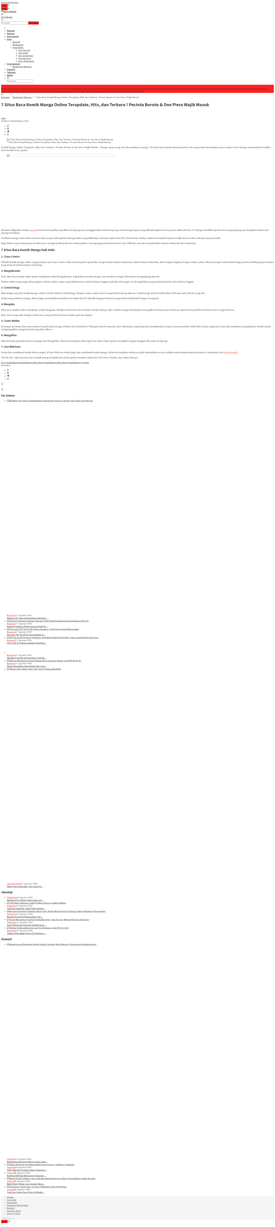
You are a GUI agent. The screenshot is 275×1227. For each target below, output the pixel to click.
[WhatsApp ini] (8, 134)
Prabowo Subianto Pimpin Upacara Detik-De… (27, 626)
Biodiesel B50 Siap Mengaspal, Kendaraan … (26, 1175)
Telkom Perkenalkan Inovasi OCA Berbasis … (27, 933)
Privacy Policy (13, 1213)
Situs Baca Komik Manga (46, 362)
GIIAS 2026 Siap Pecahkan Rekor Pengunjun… (27, 1170)
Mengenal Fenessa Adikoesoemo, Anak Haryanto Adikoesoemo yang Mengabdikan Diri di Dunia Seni (51, 88)
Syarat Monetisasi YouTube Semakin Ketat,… (27, 925)
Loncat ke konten (9, 2)
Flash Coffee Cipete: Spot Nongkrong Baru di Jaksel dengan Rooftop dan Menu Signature (145, 88)
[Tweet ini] (8, 129)
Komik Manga (27, 362)
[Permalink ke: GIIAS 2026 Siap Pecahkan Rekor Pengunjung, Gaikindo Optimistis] (40, 1164)
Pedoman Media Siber (17, 1205)
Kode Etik (11, 1200)
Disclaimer (12, 1202)
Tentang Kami (14, 1211)
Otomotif (6, 939)
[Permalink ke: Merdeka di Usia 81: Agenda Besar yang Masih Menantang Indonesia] (11, 652)
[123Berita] (7, 17)
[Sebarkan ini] (8, 126)
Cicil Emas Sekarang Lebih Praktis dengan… (26, 908)
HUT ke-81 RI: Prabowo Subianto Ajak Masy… (27, 643)
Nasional (11, 615)
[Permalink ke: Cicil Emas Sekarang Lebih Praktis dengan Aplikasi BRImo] (36, 903)
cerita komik (230, 352)
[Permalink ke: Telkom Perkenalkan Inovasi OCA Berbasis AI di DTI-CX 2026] (38, 928)
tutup (4, 5)
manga (32, 230)
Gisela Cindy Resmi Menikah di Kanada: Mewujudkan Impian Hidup (46, 91)
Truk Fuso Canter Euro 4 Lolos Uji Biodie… (26, 1192)
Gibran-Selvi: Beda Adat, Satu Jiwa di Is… (25, 886)
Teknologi (6, 892)
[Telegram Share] (8, 132)
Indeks (10, 1197)
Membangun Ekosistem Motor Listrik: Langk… (27, 1161)
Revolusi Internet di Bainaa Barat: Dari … (25, 916)
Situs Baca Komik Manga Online (73, 362)
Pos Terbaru (8, 395)
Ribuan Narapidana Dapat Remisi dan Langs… (27, 666)
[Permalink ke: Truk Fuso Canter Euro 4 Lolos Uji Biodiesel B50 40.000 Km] (36, 1186)
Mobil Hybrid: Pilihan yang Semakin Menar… (26, 1184)
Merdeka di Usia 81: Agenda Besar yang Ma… (26, 658)
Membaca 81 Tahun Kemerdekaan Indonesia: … (28, 618)
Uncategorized (14, 883)
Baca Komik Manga (10, 362)
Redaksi (10, 1208)
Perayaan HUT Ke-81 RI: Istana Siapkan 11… (26, 634)
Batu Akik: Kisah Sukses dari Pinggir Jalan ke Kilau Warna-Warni (112, 91)
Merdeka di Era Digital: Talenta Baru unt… (25, 900)
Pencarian (33, 23)
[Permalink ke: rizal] (4, 115)
